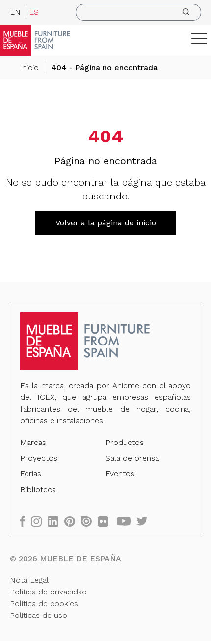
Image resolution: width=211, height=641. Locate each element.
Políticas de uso (38, 615)
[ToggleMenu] (199, 38)
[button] (199, 38)
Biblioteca (38, 489)
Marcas (33, 442)
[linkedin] (56, 521)
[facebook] (25, 521)
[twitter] (145, 521)
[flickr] (106, 521)
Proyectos (38, 458)
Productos (125, 442)
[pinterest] (72, 521)
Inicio (29, 67)
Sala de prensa (132, 458)
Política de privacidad (48, 591)
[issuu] (89, 521)
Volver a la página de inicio (105, 222)
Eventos (120, 473)
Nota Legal (29, 580)
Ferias (30, 473)
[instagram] (39, 521)
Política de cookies (44, 603)
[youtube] (126, 521)
